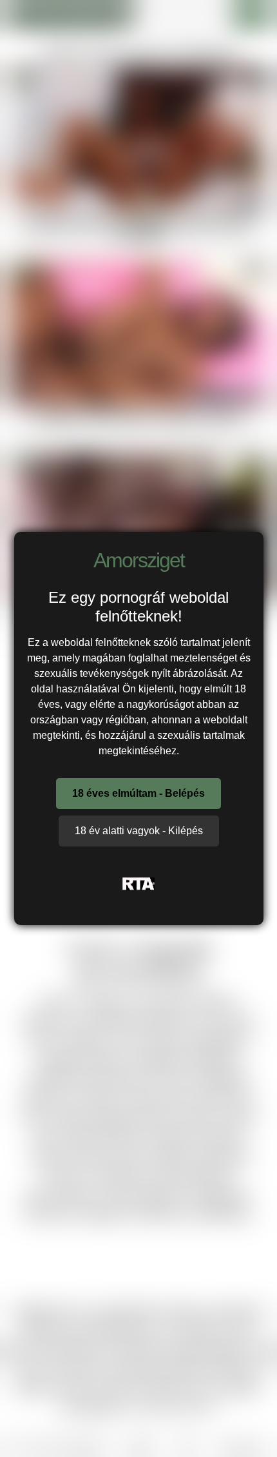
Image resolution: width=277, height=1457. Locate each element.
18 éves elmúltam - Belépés (138, 793)
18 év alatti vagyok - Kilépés (139, 830)
